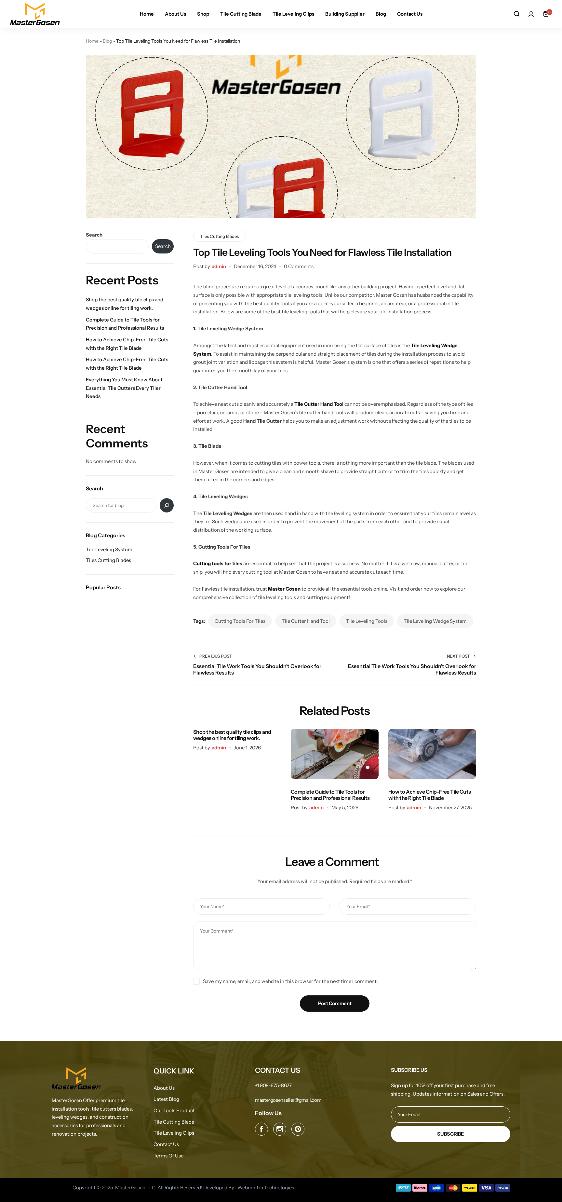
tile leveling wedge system (435, 621)
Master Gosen (284, 589)
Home (147, 14)
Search (94, 235)
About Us (175, 14)
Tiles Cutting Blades (219, 236)
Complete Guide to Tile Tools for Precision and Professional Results (330, 794)
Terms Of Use (168, 1156)
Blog (381, 14)
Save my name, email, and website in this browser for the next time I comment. (290, 981)
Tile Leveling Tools (366, 621)
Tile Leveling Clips (293, 14)
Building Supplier (345, 14)
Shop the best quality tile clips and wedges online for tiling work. (232, 735)
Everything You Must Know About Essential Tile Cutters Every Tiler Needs (124, 387)
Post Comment (335, 1003)
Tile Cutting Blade (240, 14)
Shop (203, 14)
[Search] (516, 13)
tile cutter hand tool (306, 621)
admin (219, 266)
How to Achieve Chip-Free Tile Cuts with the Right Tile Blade (429, 794)
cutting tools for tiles (240, 621)
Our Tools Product (174, 1110)
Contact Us (409, 14)
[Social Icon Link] (261, 1129)
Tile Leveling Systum (109, 549)
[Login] (531, 13)
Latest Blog (166, 1099)
